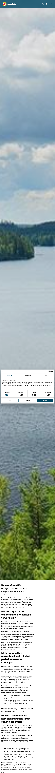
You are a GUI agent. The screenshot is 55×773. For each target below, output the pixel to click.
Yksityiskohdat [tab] (27, 375)
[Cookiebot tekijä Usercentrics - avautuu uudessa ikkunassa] (47, 372)
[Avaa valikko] (47, 4)
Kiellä (10, 400)
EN (51, 4)
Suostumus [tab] (9, 375)
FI (49, 4)
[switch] (21, 395)
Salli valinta (27, 400)
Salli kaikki (45, 400)
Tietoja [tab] (45, 375)
